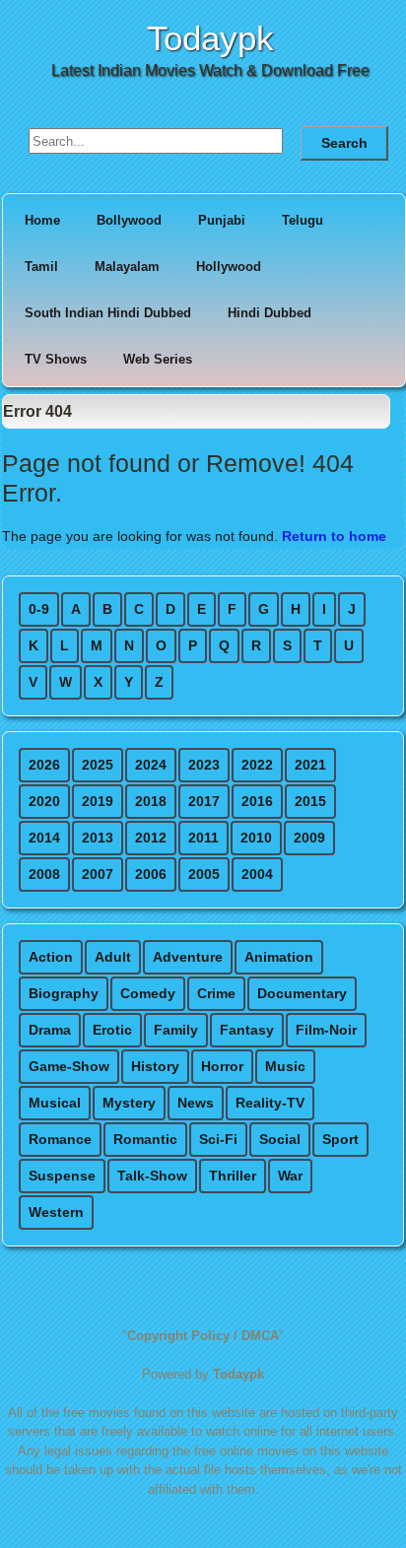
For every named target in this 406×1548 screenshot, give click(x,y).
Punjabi (221, 220)
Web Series (157, 359)
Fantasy (247, 1030)
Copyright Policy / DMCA (203, 1335)
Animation (278, 957)
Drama (50, 1030)
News (195, 1103)
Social (280, 1139)
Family (176, 1030)
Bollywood (129, 220)
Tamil (41, 266)
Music (285, 1066)
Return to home (334, 536)
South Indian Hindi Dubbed (108, 312)
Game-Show (69, 1066)
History (155, 1066)
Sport (340, 1139)
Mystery (129, 1103)
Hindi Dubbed (269, 312)
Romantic (145, 1139)
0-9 (39, 609)
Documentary (302, 993)
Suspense (62, 1175)
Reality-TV (270, 1103)
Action (51, 957)
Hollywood (228, 266)
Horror (222, 1066)
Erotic (112, 1030)
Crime (216, 993)
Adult (113, 957)
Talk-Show (152, 1175)
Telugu (302, 220)
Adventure (188, 957)
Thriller (232, 1175)
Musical (55, 1103)
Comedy (147, 993)
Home (42, 220)
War (290, 1175)
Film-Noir (326, 1030)
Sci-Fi (218, 1139)
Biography (64, 993)
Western (56, 1212)
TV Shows (56, 359)
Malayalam (127, 266)
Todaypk (210, 38)
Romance (60, 1139)
